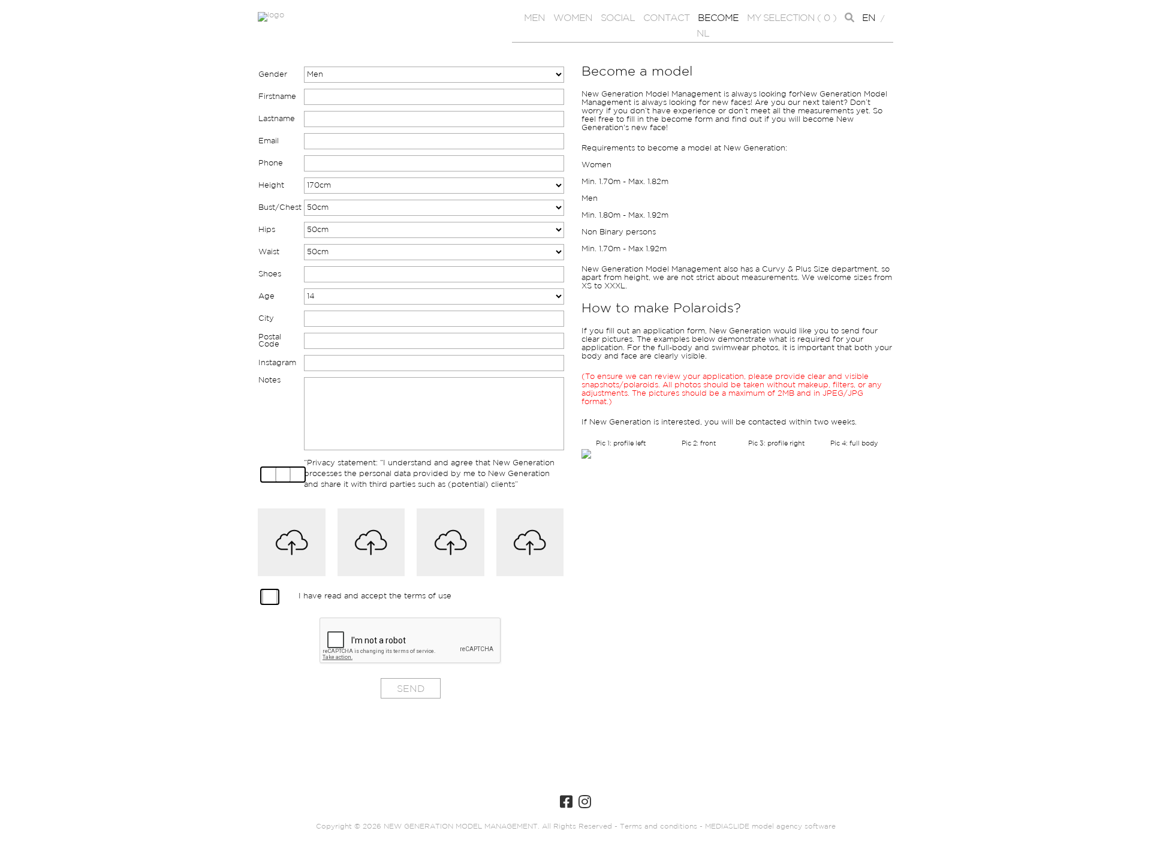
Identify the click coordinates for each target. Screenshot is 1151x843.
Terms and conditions (657, 826)
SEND (411, 689)
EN (868, 18)
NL (703, 33)
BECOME (718, 18)
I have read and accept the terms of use (375, 596)
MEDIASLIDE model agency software (770, 826)
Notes (269, 380)
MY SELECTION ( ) (791, 18)
